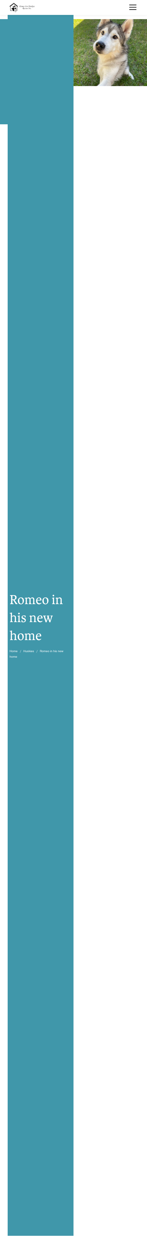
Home (14, 651)
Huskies (28, 651)
